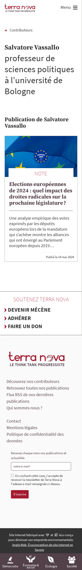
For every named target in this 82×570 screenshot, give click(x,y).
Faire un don (25, 326)
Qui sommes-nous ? (24, 407)
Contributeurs (21, 30)
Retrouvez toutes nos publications (38, 388)
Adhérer (19, 318)
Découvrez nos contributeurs (33, 381)
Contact (14, 421)
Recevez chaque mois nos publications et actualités (38, 455)
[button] (75, 8)
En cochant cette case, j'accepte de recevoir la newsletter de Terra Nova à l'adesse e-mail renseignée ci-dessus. (37, 480)
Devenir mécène (29, 309)
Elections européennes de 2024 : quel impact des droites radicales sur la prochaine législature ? (40, 193)
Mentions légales (22, 427)
